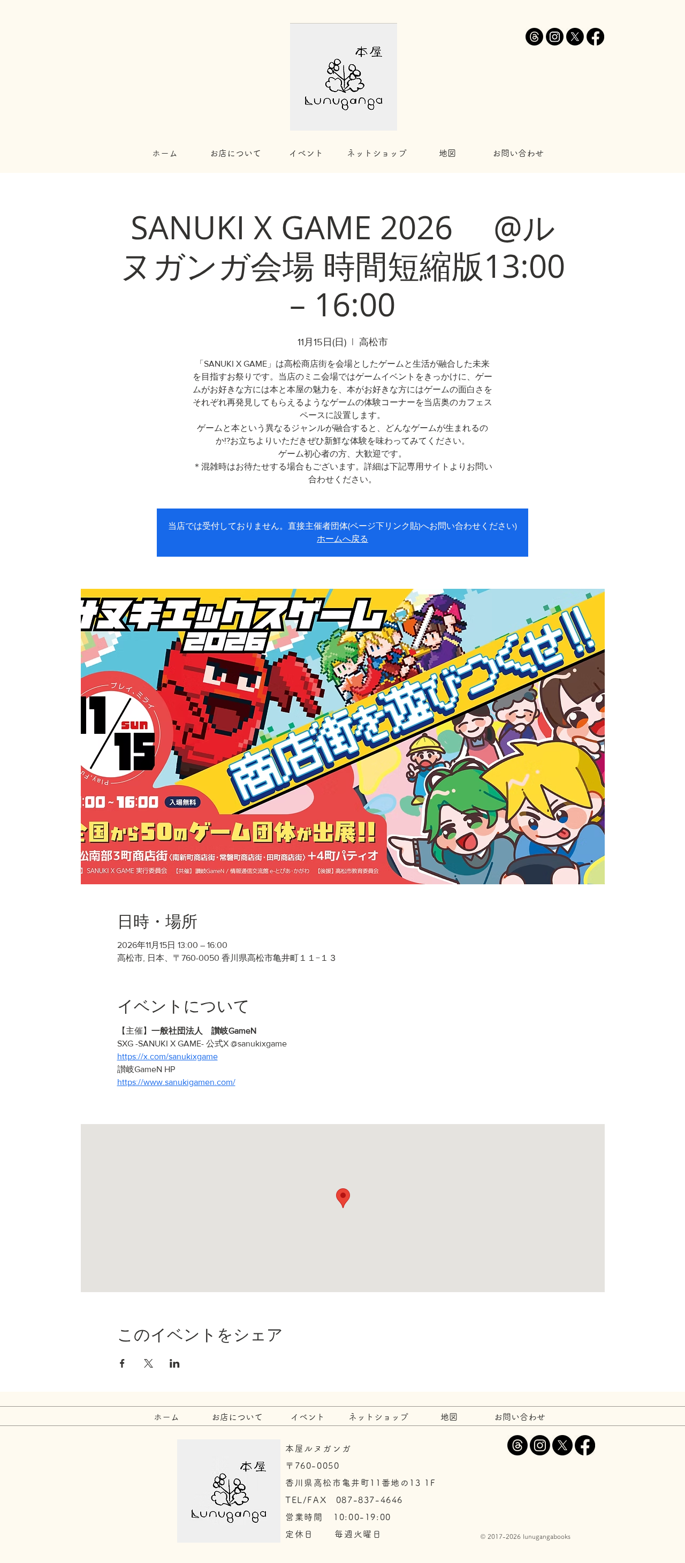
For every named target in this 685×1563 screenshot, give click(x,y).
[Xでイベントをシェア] (148, 1363)
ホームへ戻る (342, 538)
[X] (575, 36)
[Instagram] (555, 36)
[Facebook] (595, 36)
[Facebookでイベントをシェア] (122, 1363)
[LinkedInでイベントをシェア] (175, 1363)
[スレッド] (534, 36)
